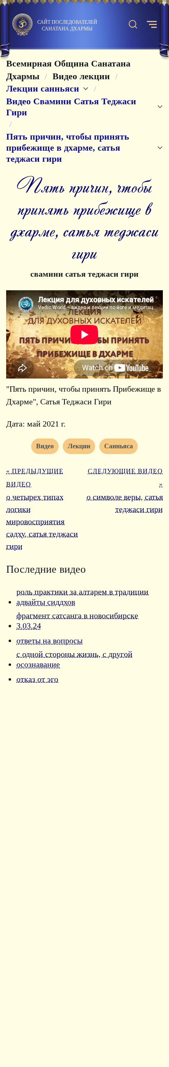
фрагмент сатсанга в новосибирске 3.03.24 (77, 621)
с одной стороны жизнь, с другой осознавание (74, 659)
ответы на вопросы (49, 640)
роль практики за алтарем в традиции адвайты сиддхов (82, 597)
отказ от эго (37, 679)
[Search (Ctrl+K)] (133, 24)
